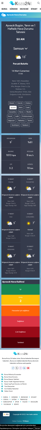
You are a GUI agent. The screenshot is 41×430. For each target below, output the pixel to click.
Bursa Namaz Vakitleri (11, 379)
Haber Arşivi (8, 391)
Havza (21, 112)
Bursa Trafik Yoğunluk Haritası (14, 381)
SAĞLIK (14, 399)
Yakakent (25, 125)
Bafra (20, 107)
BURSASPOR (7, 402)
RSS (7, 414)
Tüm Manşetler (9, 386)
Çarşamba (12, 112)
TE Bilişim (26, 421)
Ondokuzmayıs (27, 116)
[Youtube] (28, 368)
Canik (28, 107)
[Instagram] (20, 368)
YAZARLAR (7, 404)
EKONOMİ (24, 9)
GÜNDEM (13, 9)
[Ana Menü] (2, 3)
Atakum (28, 103)
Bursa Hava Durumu (11, 377)
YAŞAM (24, 402)
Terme (30, 120)
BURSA (4, 9)
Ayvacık (13, 107)
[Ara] (38, 3)
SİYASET (34, 9)
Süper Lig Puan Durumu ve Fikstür (15, 384)
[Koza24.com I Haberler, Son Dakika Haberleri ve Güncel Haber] (20, 3)
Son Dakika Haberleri (11, 389)
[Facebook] (13, 368)
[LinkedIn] (24, 368)
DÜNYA (5, 399)
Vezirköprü (15, 125)
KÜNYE (16, 404)
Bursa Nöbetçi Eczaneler (12, 374)
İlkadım (29, 112)
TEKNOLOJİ (23, 399)
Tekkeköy (21, 120)
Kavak (10, 116)
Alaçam (11, 103)
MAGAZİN (34, 402)
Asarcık (19, 103)
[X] (17, 368)
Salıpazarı (11, 120)
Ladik (17, 116)
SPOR (17, 402)
